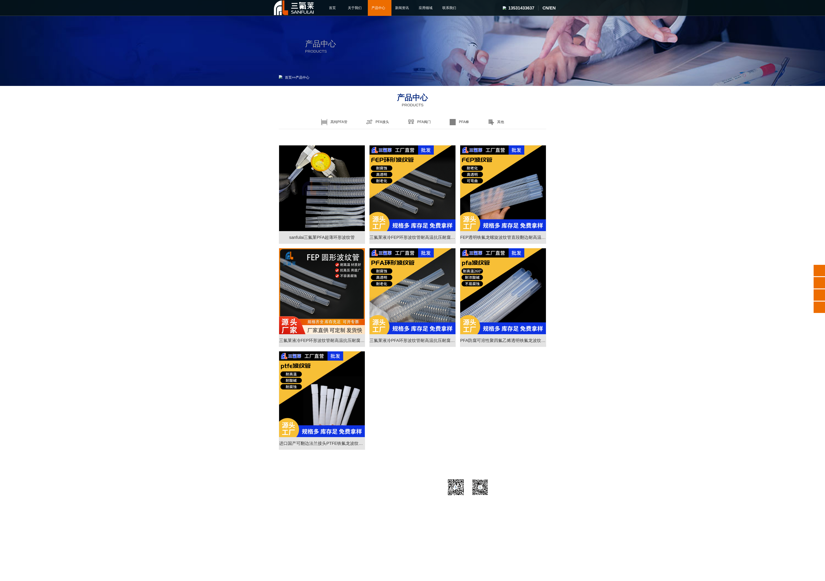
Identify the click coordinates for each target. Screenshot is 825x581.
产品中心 (302, 77)
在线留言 (419, 516)
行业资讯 (340, 495)
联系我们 (419, 483)
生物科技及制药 (380, 516)
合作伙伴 (282, 527)
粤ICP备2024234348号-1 (438, 575)
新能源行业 (379, 505)
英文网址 (362, 560)
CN (545, 8)
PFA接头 (311, 505)
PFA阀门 (311, 516)
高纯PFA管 (311, 495)
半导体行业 (379, 495)
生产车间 (282, 516)
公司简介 (282, 495)
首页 (288, 77)
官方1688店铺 (339, 560)
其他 (311, 538)
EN (553, 8)
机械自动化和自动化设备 (380, 527)
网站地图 (469, 575)
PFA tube (393, 560)
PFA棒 (312, 527)
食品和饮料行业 (380, 538)
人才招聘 (419, 505)
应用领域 (379, 483)
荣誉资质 (282, 505)
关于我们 (282, 483)
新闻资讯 (340, 483)
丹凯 (377, 560)
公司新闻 (340, 505)
